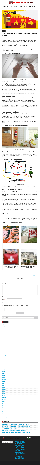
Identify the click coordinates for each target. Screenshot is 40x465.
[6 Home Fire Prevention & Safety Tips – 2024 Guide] (20, 19)
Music (3, 395)
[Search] (36, 317)
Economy (4, 355)
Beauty (3, 330)
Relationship (4, 399)
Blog (3, 334)
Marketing (4, 389)
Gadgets (4, 365)
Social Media (4, 405)
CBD (3, 344)
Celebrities (9, 6)
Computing (4, 351)
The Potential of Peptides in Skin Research (9, 428)
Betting (3, 332)
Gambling (4, 367)
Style (3, 409)
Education (4, 357)
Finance (3, 361)
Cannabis (4, 338)
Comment (4, 283)
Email (3, 299)
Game (3, 369)
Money (21, 6)
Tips (3, 413)
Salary (26, 6)
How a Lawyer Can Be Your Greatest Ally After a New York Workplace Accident (16, 424)
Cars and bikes (5, 340)
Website (3, 302)
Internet (3, 381)
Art (3, 328)
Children (3, 349)
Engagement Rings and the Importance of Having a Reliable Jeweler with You (16, 426)
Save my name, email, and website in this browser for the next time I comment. (16, 305)
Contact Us (32, 6)
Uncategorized (5, 417)
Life (3, 385)
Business (4, 336)
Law (3, 383)
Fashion (3, 359)
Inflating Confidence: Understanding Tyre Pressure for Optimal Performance (16, 432)
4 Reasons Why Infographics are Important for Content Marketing (30, 276)
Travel (3, 415)
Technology (4, 411)
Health (3, 371)
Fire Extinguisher (11, 271)
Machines (4, 387)
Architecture (4, 326)
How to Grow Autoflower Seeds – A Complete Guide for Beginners (14, 430)
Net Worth (16, 6)
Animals (3, 324)
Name (3, 296)
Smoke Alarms (33, 271)
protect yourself (27, 271)
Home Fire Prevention (18, 271)
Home (4, 6)
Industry (3, 377)
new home (23, 271)
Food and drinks (5, 363)
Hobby (3, 373)
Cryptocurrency (5, 353)
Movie (3, 393)
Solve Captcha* (4, 307)
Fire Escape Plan (6, 271)
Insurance (4, 379)
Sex (3, 403)
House (3, 375)
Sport (3, 407)
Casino (3, 342)
